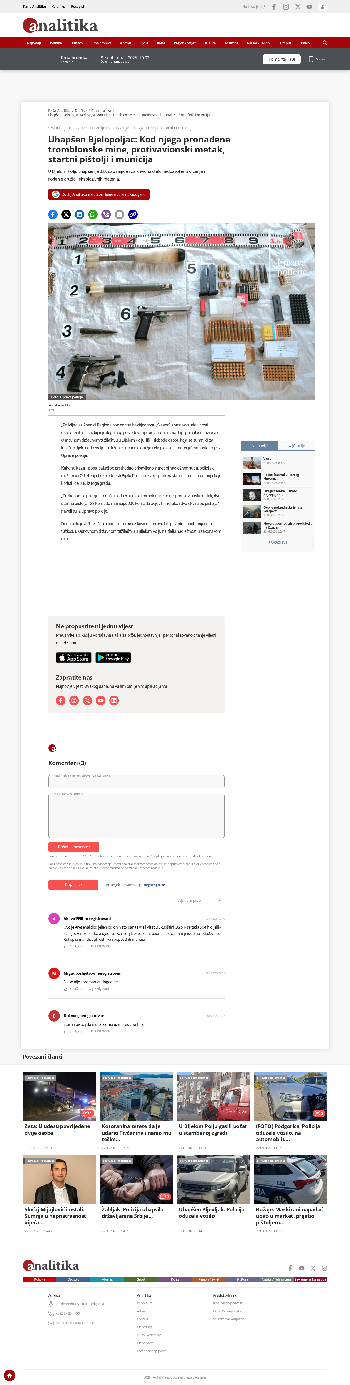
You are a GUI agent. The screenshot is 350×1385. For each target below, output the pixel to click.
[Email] (119, 214)
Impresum (144, 1303)
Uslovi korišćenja (149, 1335)
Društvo (76, 43)
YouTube (309, 7)
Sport (144, 43)
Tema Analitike (34, 6)
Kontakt (142, 1319)
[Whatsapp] (93, 214)
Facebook (274, 7)
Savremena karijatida (310, 1279)
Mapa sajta (145, 1343)
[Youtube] (100, 700)
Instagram (286, 6)
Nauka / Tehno (258, 43)
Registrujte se (154, 885)
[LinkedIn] (114, 700)
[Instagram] (74, 700)
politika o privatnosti (174, 856)
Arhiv (141, 1311)
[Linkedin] (79, 214)
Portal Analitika (59, 110)
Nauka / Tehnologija (277, 1279)
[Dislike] (77, 947)
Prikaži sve (278, 542)
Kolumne (58, 6)
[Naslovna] (9, 1375)
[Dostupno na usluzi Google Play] (113, 657)
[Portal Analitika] (60, 25)
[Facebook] (53, 214)
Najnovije (34, 43)
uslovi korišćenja (202, 856)
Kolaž (161, 43)
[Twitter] (66, 214)
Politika (56, 43)
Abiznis (125, 43)
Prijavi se (73, 884)
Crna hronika (101, 43)
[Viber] (106, 214)
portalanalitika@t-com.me (75, 1323)
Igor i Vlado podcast (227, 1303)
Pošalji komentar (74, 847)
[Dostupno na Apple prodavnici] (74, 657)
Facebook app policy (152, 1351)
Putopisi (77, 6)
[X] (87, 700)
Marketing (144, 1327)
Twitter (298, 7)
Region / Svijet (185, 43)
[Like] (65, 947)
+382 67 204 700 (68, 1313)
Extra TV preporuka (227, 1311)
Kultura (210, 43)
